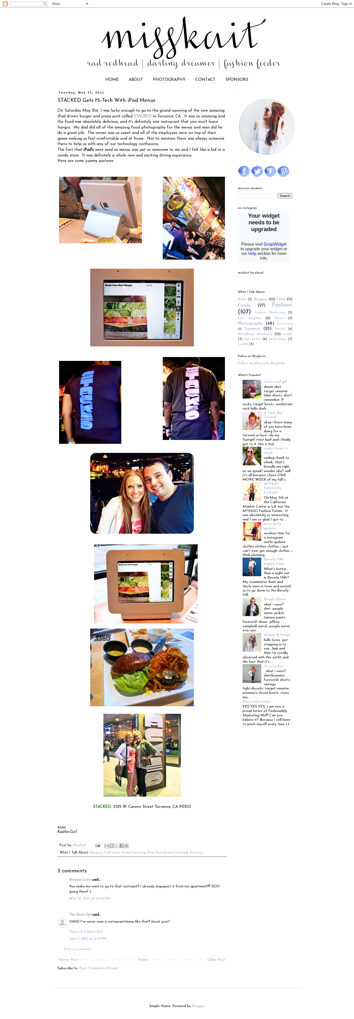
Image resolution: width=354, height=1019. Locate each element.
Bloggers (260, 299)
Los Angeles (249, 318)
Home (143, 960)
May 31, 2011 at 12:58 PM (89, 899)
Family (244, 305)
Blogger (198, 1006)
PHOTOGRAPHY (169, 80)
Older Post (216, 960)
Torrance (196, 852)
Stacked (181, 852)
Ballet (242, 299)
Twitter (279, 329)
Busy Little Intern (257, 702)
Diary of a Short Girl (85, 932)
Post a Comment (77, 949)
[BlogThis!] (111, 845)
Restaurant (164, 852)
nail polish (252, 339)
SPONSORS (236, 80)
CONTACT (205, 80)
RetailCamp (284, 324)
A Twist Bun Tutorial (273, 415)
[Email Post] (97, 845)
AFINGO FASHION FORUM (272, 488)
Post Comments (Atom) (98, 968)
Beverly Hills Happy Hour (274, 562)
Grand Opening (133, 852)
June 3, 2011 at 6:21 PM (88, 939)
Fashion (282, 305)
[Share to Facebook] (121, 845)
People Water (275, 599)
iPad (150, 852)
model (287, 334)
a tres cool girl (275, 382)
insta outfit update (273, 526)
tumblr (243, 344)
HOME (112, 80)
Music (279, 318)
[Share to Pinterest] (126, 845)
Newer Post (68, 960)
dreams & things (277, 635)
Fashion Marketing (270, 312)
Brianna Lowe (80, 880)
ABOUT (136, 80)
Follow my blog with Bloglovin (261, 363)
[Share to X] (116, 845)
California (111, 852)
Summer (252, 328)
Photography (250, 323)
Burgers (96, 852)
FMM (281, 299)
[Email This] (106, 845)
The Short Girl (80, 915)
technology (277, 339)
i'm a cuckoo (274, 666)
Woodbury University (255, 334)
